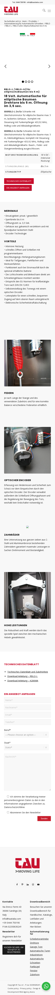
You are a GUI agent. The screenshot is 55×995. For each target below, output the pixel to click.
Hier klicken (35, 926)
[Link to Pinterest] (22, 884)
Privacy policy (25, 988)
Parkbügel (35, 966)
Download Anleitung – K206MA (22, 680)
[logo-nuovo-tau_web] (23, 11)
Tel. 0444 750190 (19, 2)
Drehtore (34, 942)
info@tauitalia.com (35, 2)
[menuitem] (43, 11)
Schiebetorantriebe (39, 938)
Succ (49, 66)
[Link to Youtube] (38, 884)
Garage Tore (36, 946)
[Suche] (43, 11)
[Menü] (49, 10)
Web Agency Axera (27, 992)
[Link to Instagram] (33, 884)
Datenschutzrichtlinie (14, 807)
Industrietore (36, 954)
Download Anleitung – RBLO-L (22, 676)
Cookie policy (13, 988)
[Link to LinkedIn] (27, 884)
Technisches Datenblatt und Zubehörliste (27, 671)
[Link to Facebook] (17, 884)
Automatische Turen (40, 950)
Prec (5, 66)
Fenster (33, 970)
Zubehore (35, 974)
